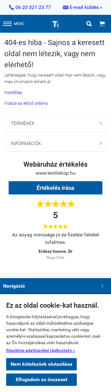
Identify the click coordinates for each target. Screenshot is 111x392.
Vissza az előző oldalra (26, 103)
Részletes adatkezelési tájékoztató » (40, 350)
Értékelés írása (55, 188)
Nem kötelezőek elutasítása (41, 364)
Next (91, 245)
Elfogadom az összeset (41, 379)
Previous (19, 245)
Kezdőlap (13, 92)
